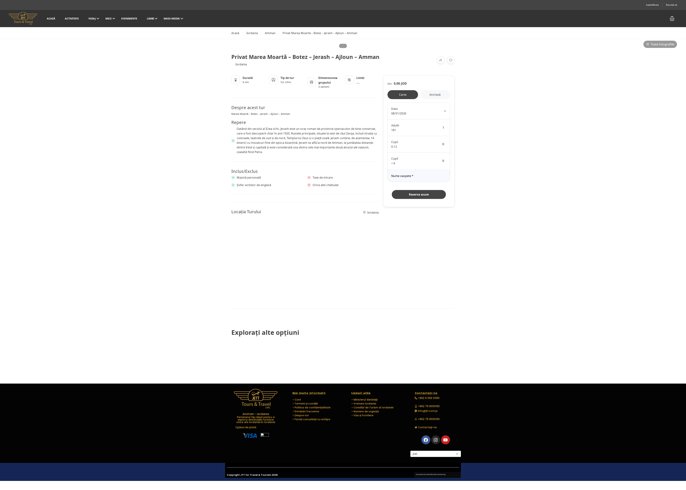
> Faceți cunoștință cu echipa (311, 419)
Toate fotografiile (662, 44)
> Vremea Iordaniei (363, 403)
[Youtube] (445, 439)
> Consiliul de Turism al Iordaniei (372, 407)
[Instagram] (435, 439)
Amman (270, 33)
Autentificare (652, 4)
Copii (394, 142)
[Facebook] (425, 439)
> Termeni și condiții (305, 403)
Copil (394, 159)
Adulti (395, 125)
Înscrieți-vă (671, 4)
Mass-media (172, 18)
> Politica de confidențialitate (311, 407)
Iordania (252, 33)
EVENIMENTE (129, 18)
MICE (108, 18)
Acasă (51, 18)
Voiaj (92, 18)
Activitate (72, 18)
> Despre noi (300, 415)
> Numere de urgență (365, 411)
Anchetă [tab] (435, 95)
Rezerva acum (419, 194)
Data (394, 109)
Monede (415, 446)
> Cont (296, 399)
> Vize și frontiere (362, 415)
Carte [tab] (402, 95)
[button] (672, 18)
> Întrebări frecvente (305, 411)
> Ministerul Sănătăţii (364, 399)
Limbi (150, 18)
